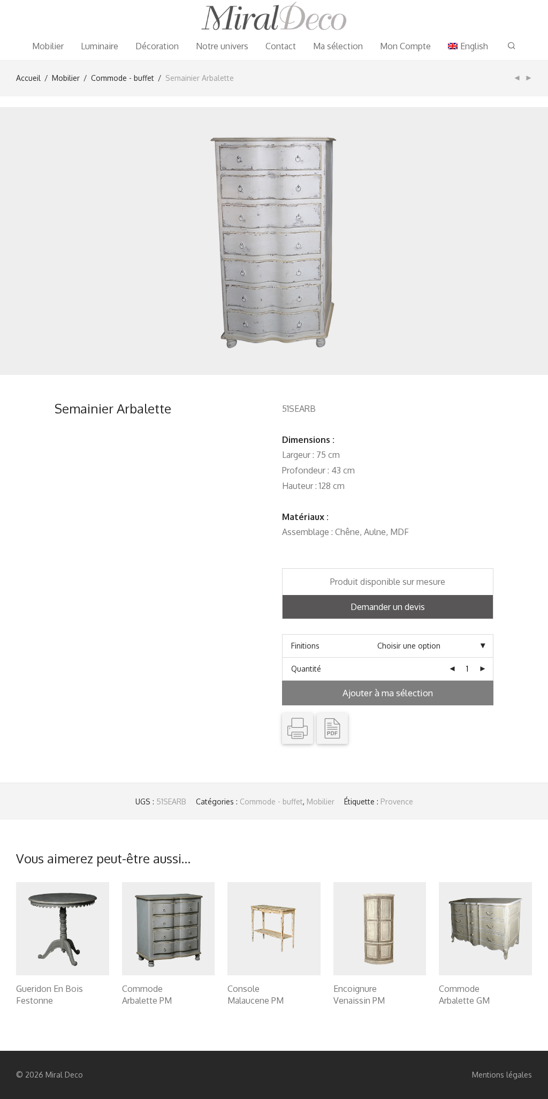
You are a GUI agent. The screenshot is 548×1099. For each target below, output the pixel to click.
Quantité (306, 668)
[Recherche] (511, 46)
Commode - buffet (122, 77)
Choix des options (42, 1002)
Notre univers (222, 46)
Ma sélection (338, 46)
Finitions (305, 645)
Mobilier (48, 46)
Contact (280, 46)
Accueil (28, 77)
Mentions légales (502, 1074)
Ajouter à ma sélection (387, 692)
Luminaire (99, 46)
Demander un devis (388, 606)
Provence (396, 801)
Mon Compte (405, 46)
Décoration (157, 46)
